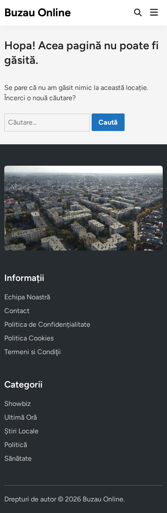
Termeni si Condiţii (32, 352)
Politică (15, 445)
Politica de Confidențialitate (47, 324)
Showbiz (17, 404)
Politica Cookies (29, 338)
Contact (17, 311)
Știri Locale (21, 431)
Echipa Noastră (27, 297)
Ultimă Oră (20, 417)
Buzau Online (37, 12)
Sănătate (18, 458)
